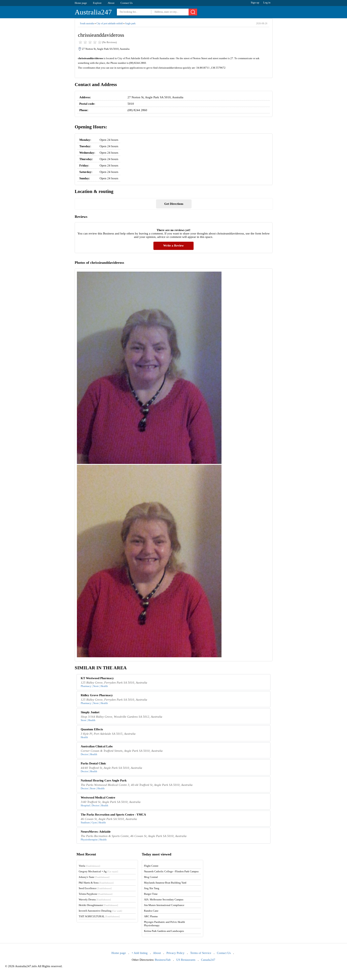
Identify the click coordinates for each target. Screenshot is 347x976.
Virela (89, 865)
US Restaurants (185, 959)
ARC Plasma (151, 916)
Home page (81, 2)
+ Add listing (140, 953)
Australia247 (93, 12)
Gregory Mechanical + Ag (98, 871)
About (111, 2)
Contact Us (126, 2)
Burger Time (151, 893)
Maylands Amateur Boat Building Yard (165, 882)
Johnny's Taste (94, 877)
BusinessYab (163, 959)
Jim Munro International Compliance (164, 905)
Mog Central (151, 877)
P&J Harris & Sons (96, 882)
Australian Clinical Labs (97, 746)
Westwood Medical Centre (98, 797)
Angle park (130, 23)
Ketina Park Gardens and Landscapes (164, 930)
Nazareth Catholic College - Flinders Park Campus (171, 871)
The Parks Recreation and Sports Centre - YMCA (113, 814)
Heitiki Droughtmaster (98, 905)
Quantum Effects (92, 729)
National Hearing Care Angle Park (104, 780)
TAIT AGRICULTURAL (99, 916)
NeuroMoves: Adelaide (96, 831)
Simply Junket (90, 712)
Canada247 (208, 959)
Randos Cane (151, 910)
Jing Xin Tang (151, 888)
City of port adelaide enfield (109, 23)
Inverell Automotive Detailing (100, 910)
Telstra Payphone (95, 893)
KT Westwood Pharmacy (97, 678)
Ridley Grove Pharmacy (97, 695)
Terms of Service (200, 953)
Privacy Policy (175, 953)
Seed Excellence (95, 888)
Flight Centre (151, 865)
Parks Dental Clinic (93, 763)
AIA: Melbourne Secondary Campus (163, 899)
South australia (87, 23)
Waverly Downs (95, 899)
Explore (97, 2)
